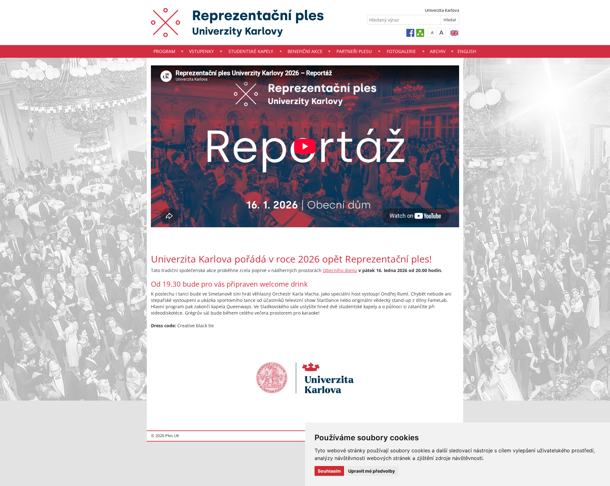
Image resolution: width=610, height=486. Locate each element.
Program (164, 51)
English (467, 51)
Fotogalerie (401, 51)
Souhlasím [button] (329, 471)
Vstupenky (201, 51)
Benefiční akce (305, 51)
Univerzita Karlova (442, 10)
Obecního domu (340, 270)
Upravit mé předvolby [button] (371, 471)
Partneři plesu (354, 51)
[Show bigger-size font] (441, 32)
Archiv (437, 51)
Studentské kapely (250, 51)
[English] (454, 33)
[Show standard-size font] (432, 32)
